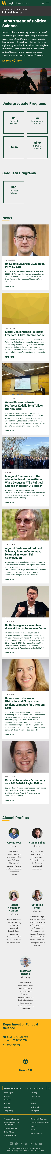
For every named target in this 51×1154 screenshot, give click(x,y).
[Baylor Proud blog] (10, 1145)
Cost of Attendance (10, 1128)
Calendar (7, 1107)
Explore (6, 60)
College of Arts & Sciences (14, 9)
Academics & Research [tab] (34, 1088)
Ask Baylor (7, 1100)
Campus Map (8, 1110)
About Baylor (8, 1092)
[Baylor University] (15, 3)
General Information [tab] (12, 1088)
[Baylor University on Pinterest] (35, 1145)
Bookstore (7, 1103)
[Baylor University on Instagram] (20, 1145)
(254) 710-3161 (14, 1045)
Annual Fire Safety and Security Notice (11, 1123)
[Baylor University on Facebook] (15, 1145)
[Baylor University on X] (25, 1145)
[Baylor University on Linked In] (30, 1145)
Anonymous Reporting (11, 1119)
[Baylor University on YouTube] (40, 1145)
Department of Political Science (20, 1026)
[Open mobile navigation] (48, 3)
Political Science (12, 12)
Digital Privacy (9, 1132)
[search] (42, 3)
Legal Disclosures (10, 1135)
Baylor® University (23, 1148)
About (19, 61)
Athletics (7, 1096)
